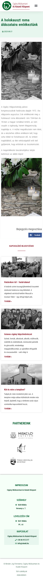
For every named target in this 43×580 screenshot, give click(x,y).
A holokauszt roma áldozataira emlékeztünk (19, 22)
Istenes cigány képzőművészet (18, 334)
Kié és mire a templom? (14, 389)
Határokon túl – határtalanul (17, 282)
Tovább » (8, 301)
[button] (36, 5)
